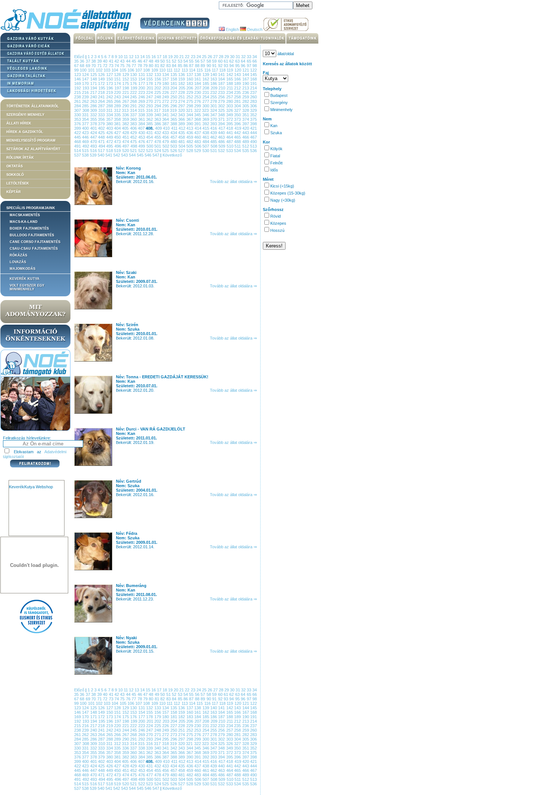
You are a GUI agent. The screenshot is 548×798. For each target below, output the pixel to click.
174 (118, 83)
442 (238, 132)
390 (190, 124)
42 (117, 61)
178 (150, 83)
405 (126, 128)
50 (163, 61)
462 (214, 137)
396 (238, 124)
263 (94, 101)
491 (78, 146)
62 (232, 61)
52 (174, 61)
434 (174, 132)
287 (102, 106)
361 (142, 119)
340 (158, 115)
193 (86, 88)
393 (214, 124)
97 (249, 65)
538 (86, 155)
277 (206, 101)
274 (182, 101)
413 (190, 128)
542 (117, 155)
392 (206, 124)
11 (126, 56)
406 (134, 128)
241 (102, 97)
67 (77, 65)
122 (253, 70)
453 (142, 137)
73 (111, 65)
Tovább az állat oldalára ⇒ (233, 181)
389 (182, 124)
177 (142, 83)
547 (156, 155)
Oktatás (14, 166)
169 (78, 83)
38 (94, 61)
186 (214, 83)
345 (198, 115)
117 (215, 70)
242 (110, 97)
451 (126, 137)
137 (190, 74)
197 (118, 88)
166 (238, 79)
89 (203, 65)
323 (206, 110)
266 (118, 101)
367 (190, 119)
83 (169, 65)
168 (253, 79)
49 (157, 61)
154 (142, 79)
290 (126, 106)
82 (163, 65)
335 (118, 115)
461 (206, 137)
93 (226, 65)
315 (142, 110)
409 (159, 128)
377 (86, 124)
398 (253, 124)
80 (151, 65)
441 (230, 132)
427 (118, 132)
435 (182, 132)
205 (183, 88)
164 (222, 79)
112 (177, 70)
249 (166, 97)
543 (125, 155)
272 (166, 101)
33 (249, 56)
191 (253, 83)
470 (94, 141)
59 (215, 61)
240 (94, 97)
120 (238, 70)
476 (142, 141)
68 (82, 65)
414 (198, 128)
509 (222, 146)
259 (246, 97)
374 (246, 119)
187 (222, 83)
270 (150, 101)
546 (148, 155)
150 (110, 79)
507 (206, 146)
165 (230, 79)
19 (171, 56)
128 (118, 74)
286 (94, 106)
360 (134, 119)
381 (118, 124)
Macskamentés (25, 215)
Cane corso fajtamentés (35, 242)
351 (246, 115)
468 (78, 141)
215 (78, 92)
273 (174, 101)
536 (253, 150)
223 (142, 92)
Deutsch (254, 29)
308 (86, 110)
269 (142, 101)
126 (102, 74)
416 (214, 128)
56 (198, 61)
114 (192, 70)
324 (214, 110)
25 (205, 56)
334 (110, 115)
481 (182, 141)
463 (222, 137)
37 (88, 61)
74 (117, 65)
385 (150, 124)
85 (180, 65)
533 (230, 150)
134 (166, 74)
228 (182, 92)
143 (238, 74)
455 (158, 137)
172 (102, 83)
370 (214, 119)
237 (253, 92)
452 (134, 137)
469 (86, 141)
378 (94, 124)
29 (227, 56)
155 (150, 79)
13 (137, 56)
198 (126, 88)
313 (126, 110)
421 (253, 128)
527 (182, 150)
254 (206, 97)
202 (158, 88)
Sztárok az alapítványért (33, 149)
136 (182, 74)
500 (151, 146)
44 (129, 61)
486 (222, 141)
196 (110, 88)
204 (174, 88)
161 (198, 79)
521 (134, 150)
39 (100, 61)
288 (110, 106)
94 (232, 65)
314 (134, 110)
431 (150, 132)
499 (142, 146)
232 (214, 92)
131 (142, 74)
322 (198, 110)
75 (123, 65)
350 (238, 115)
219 (110, 92)
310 (102, 110)
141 (222, 74)
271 (158, 101)
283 (253, 101)
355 (94, 119)
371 (222, 119)
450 (118, 137)
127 (110, 74)
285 (86, 106)
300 (206, 106)
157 (166, 79)
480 (174, 141)
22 (187, 56)
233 (222, 92)
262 (86, 101)
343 (182, 115)
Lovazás (18, 262)
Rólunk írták (20, 158)
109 (155, 70)
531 (214, 150)
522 (142, 150)
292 (142, 106)
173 (110, 83)
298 (190, 106)
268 (134, 101)
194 (94, 88)
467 (253, 137)
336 (126, 115)
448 (102, 137)
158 (174, 79)
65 (249, 61)
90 (209, 65)
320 (182, 110)
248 (158, 97)
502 (167, 146)
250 (174, 97)
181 (174, 83)
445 (78, 137)
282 (246, 101)
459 (190, 137)
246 (142, 97)
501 (158, 146)
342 (174, 115)
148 (94, 79)
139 (206, 74)
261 (78, 101)
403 (110, 128)
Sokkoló (15, 175)
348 (222, 115)
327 (238, 110)
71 (100, 65)
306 (253, 106)
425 (102, 132)
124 (86, 74)
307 (78, 110)
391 (198, 124)
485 (214, 141)
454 (150, 137)
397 (246, 124)
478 (158, 141)
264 (102, 101)
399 (78, 128)
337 (134, 115)
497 (126, 146)
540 (101, 155)
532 (222, 150)
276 (198, 101)
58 (209, 61)
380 (110, 124)
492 (86, 146)
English (232, 29)
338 (142, 115)
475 (134, 141)
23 (193, 56)
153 (134, 79)
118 (223, 70)
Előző (79, 56)
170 (86, 83)
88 (198, 65)
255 (214, 97)
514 (78, 150)
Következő (172, 155)
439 (214, 132)
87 (192, 65)
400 (86, 128)
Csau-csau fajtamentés (34, 248)
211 (230, 88)
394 (222, 124)
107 (139, 70)
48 (151, 61)
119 (230, 70)
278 (214, 101)
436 (190, 132)
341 (166, 115)
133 (158, 74)
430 (142, 132)
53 (180, 61)
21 (182, 56)
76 (129, 65)
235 (238, 92)
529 (198, 150)
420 (246, 128)
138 (198, 74)
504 (183, 146)
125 (94, 74)
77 (134, 65)
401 (94, 128)
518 (110, 150)
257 (230, 97)
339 (150, 115)
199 (134, 88)
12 (132, 56)
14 (143, 56)
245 (134, 97)
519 (118, 150)
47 (146, 61)
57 (203, 61)
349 (230, 115)
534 (238, 150)
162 (206, 79)
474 (126, 141)
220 (118, 92)
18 (165, 56)
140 (214, 74)
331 (86, 115)
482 (190, 141)
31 (238, 56)
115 (200, 70)
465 (238, 137)
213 (246, 88)
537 (78, 155)
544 (133, 155)
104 (115, 70)
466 (246, 137)
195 (102, 88)
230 (198, 92)
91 (215, 65)
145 (253, 74)
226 (166, 92)
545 (141, 155)
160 (190, 79)
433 (166, 132)
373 (238, 119)
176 (134, 83)
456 (166, 137)
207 (199, 88)
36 (82, 61)
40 (105, 61)
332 (94, 115)
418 (230, 128)
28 (221, 56)
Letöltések (17, 183)
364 (166, 119)
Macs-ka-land (24, 222)
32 (244, 56)
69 (88, 65)
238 (78, 97)
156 (158, 79)
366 (182, 119)
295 (166, 106)
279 (222, 101)
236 (246, 92)
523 (150, 150)
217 (94, 92)
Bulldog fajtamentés (32, 235)
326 (230, 110)
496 (118, 146)
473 (118, 141)
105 (123, 70)
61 (226, 61)
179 (158, 83)
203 (167, 88)
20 (176, 56)
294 (158, 106)
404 (118, 128)
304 (238, 106)
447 (94, 137)
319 (174, 110)
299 (198, 106)
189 (238, 83)
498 (134, 146)
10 (121, 56)
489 (246, 141)
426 (110, 132)
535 (246, 150)
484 (206, 141)
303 (230, 106)
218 (102, 92)
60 (221, 61)
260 (253, 97)
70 (94, 65)
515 (86, 150)
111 (170, 70)
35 (77, 61)
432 (158, 132)
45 (134, 61)
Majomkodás (22, 269)
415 (206, 128)
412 (182, 128)
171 (94, 83)
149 (102, 79)
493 (94, 146)
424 (94, 132)
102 (100, 70)
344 (190, 115)
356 (102, 119)
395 (230, 124)
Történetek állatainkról (32, 106)
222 (134, 92)
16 (154, 56)
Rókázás (18, 255)
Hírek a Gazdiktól (24, 132)
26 (210, 56)
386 (158, 124)
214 (253, 88)
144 (246, 74)
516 (94, 150)
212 (238, 88)
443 (246, 132)
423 (86, 132)
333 (102, 115)
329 (253, 110)
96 (243, 65)
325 (222, 110)
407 (142, 128)
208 (206, 88)
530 (206, 150)
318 (166, 110)
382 (126, 124)
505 (190, 146)
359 (126, 119)
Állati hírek (18, 123)
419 (238, 128)
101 (92, 70)
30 (233, 56)
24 (199, 56)
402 (102, 128)
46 (140, 61)
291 (134, 106)
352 (253, 115)
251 (182, 97)
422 (78, 132)
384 (142, 124)
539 (94, 155)
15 (148, 56)
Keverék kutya (25, 279)
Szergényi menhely (25, 115)
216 (86, 92)
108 (147, 70)
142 (230, 74)
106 (131, 70)
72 (105, 65)
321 (190, 110)
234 (230, 92)
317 (158, 110)
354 (86, 119)
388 (174, 124)
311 (110, 110)
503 (174, 146)
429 (134, 132)
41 (111, 61)
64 (243, 61)
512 (246, 146)
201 (151, 88)
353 (78, 119)
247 (150, 97)
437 (198, 132)
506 (199, 146)
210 (222, 88)
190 (246, 83)
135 (174, 74)
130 (134, 74)
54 (186, 61)
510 (231, 146)
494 (102, 146)
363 (158, 119)
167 (246, 79)
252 (190, 97)
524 (158, 150)
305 (246, 106)
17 (160, 56)
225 (158, 92)
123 (78, 74)
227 (174, 92)
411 (175, 128)
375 (253, 119)
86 (186, 65)
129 (126, 74)
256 (222, 97)
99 (77, 70)
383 (134, 124)
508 (215, 146)
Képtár (13, 192)
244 (126, 97)
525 (166, 150)
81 (157, 65)
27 (216, 56)
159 (182, 79)
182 (182, 83)
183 (190, 83)
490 (253, 141)
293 (150, 106)
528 (190, 150)
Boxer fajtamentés (29, 228)
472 (110, 141)
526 (174, 150)
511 (238, 146)
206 (190, 88)
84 (174, 65)
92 (221, 65)
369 (206, 119)
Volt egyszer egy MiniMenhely (27, 287)
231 (206, 92)
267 (126, 101)
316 (150, 110)
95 (238, 65)
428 (126, 132)
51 (169, 61)
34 (254, 56)
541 (109, 155)
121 (246, 70)
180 (166, 83)
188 (230, 83)
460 (198, 137)
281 (238, 101)
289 (118, 106)
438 (206, 132)
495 (110, 146)
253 (198, 97)
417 (222, 128)
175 (126, 83)
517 (102, 150)
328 (246, 110)
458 (182, 137)
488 (238, 141)
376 (78, 124)
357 (110, 119)
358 (118, 119)
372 (230, 119)
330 (78, 115)
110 (163, 70)
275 (190, 101)
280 (230, 101)
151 (118, 79)
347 (214, 115)
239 (86, 97)
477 (150, 141)
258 (238, 97)
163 (214, 79)
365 (174, 119)
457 (174, 137)
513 (253, 146)
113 (185, 70)
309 (94, 110)
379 (102, 124)
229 (190, 92)
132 (150, 74)
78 (140, 65)
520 (126, 150)
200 (142, 88)
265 (110, 101)
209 (215, 88)
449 (110, 137)
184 (198, 83)
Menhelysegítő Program (31, 140)
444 (253, 132)
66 (254, 61)
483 (198, 141)
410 (167, 128)
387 (166, 124)
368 (198, 119)
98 (254, 65)
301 (214, 106)
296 (174, 106)
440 (222, 132)
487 (230, 141)
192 (78, 88)
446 (86, 137)
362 (150, 119)
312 (118, 110)
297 (182, 106)
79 (146, 65)
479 (166, 141)
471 (102, 141)
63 (238, 61)
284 (78, 106)
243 (118, 97)
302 (222, 106)
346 (206, 115)
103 (107, 70)
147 (86, 79)
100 (84, 70)
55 (192, 61)
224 (150, 92)
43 (123, 61)
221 (126, 92)
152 (126, 79)
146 (78, 79)
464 (230, 137)
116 (208, 70)
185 (206, 83)
